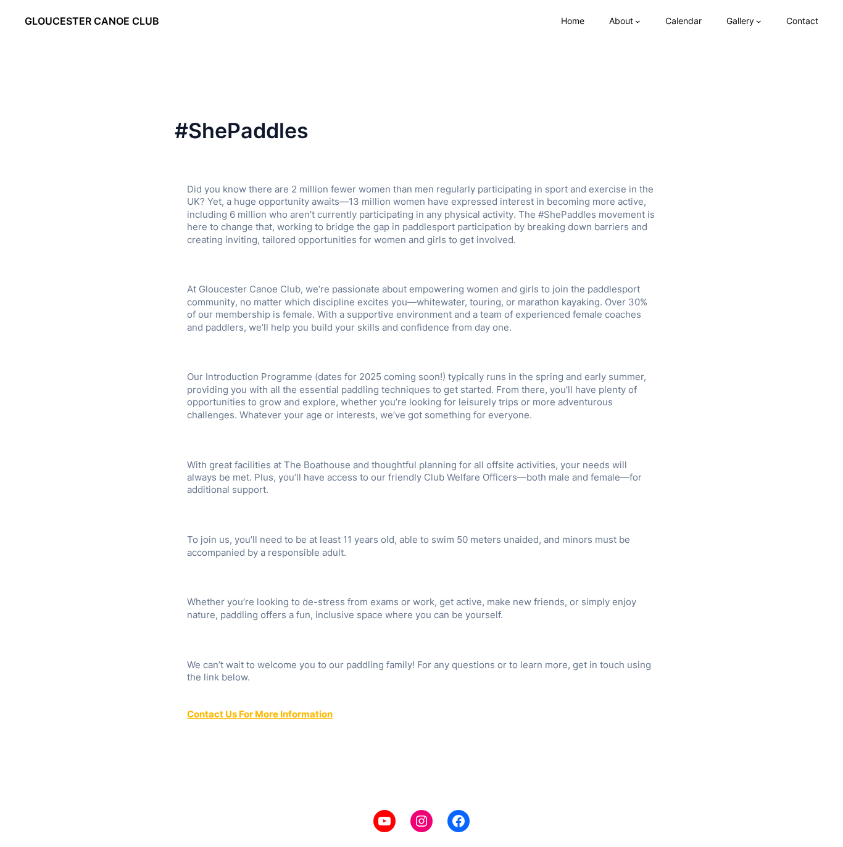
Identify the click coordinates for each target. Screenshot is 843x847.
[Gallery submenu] (759, 21)
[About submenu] (638, 21)
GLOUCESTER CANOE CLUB (92, 21)
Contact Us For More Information (260, 714)
